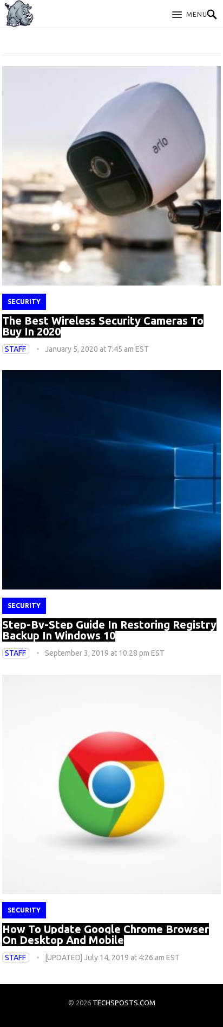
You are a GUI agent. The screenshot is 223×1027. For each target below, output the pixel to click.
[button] (189, 15)
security (24, 301)
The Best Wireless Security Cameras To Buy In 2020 (103, 326)
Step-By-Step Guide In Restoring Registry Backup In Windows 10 (109, 630)
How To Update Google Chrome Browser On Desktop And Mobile (105, 934)
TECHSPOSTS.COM (124, 1002)
